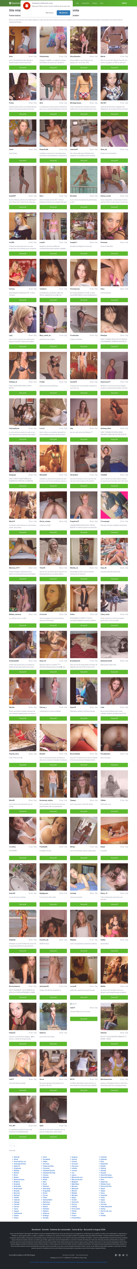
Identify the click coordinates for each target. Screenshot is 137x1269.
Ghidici (45, 1206)
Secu (102, 1179)
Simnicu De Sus (106, 1186)
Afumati (16, 1157)
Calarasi (17, 1200)
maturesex (79, 1262)
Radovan (103, 1159)
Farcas (45, 1195)
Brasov (94, 3)
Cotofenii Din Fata (48, 1173)
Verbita (103, 1215)
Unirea (102, 1202)
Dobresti (45, 1186)
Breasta (16, 1191)
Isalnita (74, 1168)
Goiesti (74, 1161)
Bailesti (16, 1170)
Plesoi (73, 1213)
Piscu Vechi (75, 1209)
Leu (72, 1173)
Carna (16, 1209)
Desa (44, 1182)
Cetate (44, 1161)
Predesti (103, 1157)
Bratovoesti (18, 1188)
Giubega (45, 1215)
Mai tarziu (49, 13)
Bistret (16, 1177)
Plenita (74, 1211)
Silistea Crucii (105, 1184)
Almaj (16, 1159)
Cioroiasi (45, 1164)
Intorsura (74, 1166)
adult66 (37, 1262)
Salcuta (103, 1170)
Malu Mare (75, 1184)
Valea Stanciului (106, 1206)
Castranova (18, 1213)
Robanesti (104, 1164)
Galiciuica (46, 1202)
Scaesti (103, 1173)
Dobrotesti (46, 1188)
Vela (102, 1213)
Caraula (16, 1204)
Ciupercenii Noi (48, 1166)
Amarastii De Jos (20, 1161)
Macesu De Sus (76, 1179)
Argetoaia (17, 1168)
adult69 (42, 1262)
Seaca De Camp (106, 1175)
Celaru (16, 1218)
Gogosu (74, 1157)
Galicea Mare (47, 1200)
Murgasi (74, 1195)
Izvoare (74, 1170)
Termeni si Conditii (68, 1255)
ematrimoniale (49, 1262)
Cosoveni (45, 1168)
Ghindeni (45, 1209)
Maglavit (74, 1182)
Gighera (45, 1211)
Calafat (16, 1197)
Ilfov (102, 3)
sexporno (98, 1262)
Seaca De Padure (106, 1177)
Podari (74, 1215)
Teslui (102, 1197)
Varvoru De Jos (106, 1211)
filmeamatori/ (64, 1262)
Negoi (73, 1197)
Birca (16, 1175)
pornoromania (87, 1262)
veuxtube (104, 1262)
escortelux (57, 1262)
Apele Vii (17, 1166)
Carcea (16, 1206)
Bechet (16, 1173)
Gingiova (45, 1213)
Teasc (102, 1193)
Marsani (74, 1186)
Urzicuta (103, 1204)
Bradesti (17, 1184)
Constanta (85, 3)
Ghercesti (46, 1204)
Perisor (74, 1204)
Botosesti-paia (19, 1179)
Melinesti (74, 1188)
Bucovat (17, 1193)
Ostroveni (75, 1202)
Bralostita (17, 1186)
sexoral (93, 1262)
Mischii (74, 1191)
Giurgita (45, 1218)
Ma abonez (63, 13)
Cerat (44, 1157)
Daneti (44, 1179)
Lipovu (73, 1175)
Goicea (74, 1159)
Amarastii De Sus (20, 1164)
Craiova (45, 1175)
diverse (32, 1262)
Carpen (16, 1211)
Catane (16, 1215)
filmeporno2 (71, 1262)
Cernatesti (46, 1159)
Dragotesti (46, 1191)
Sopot (102, 1188)
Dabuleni (45, 1177)
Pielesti (74, 1206)
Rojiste (103, 1166)
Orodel (74, 1200)
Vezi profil (22, 67)
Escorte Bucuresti (82, 1255)
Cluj (77, 3)
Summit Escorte (21, 3)
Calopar (16, 1202)
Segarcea (103, 1182)
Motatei (74, 1193)
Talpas (102, 1191)
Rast (102, 1161)
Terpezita (103, 1195)
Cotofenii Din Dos (48, 1170)
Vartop (102, 1209)
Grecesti (74, 1164)
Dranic (44, 1193)
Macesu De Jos (77, 1177)
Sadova (103, 1168)
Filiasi (44, 1197)
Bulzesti (17, 1195)
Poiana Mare (76, 1218)
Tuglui (102, 1200)
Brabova (17, 1182)
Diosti (44, 1184)
